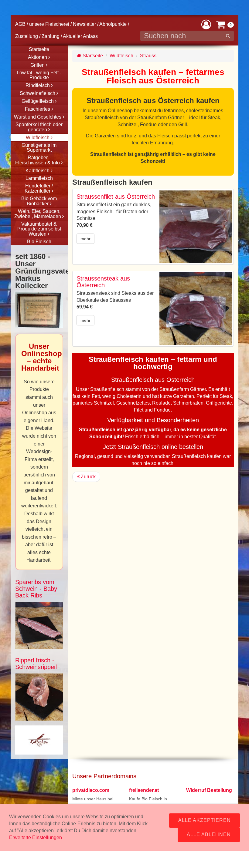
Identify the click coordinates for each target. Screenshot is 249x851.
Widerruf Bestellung (209, 790)
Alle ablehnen (209, 834)
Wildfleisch (121, 55)
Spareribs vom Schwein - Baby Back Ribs (36, 589)
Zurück (88, 476)
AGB (20, 24)
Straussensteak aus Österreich (103, 281)
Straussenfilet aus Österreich (116, 196)
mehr (85, 238)
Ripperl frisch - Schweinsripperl (36, 663)
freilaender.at (144, 790)
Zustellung (26, 36)
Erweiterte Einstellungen (35, 837)
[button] (206, 24)
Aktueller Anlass (80, 36)
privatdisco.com (90, 790)
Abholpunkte (113, 24)
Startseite (92, 55)
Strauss (148, 55)
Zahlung (51, 36)
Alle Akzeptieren (204, 820)
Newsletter (84, 24)
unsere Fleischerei (49, 24)
